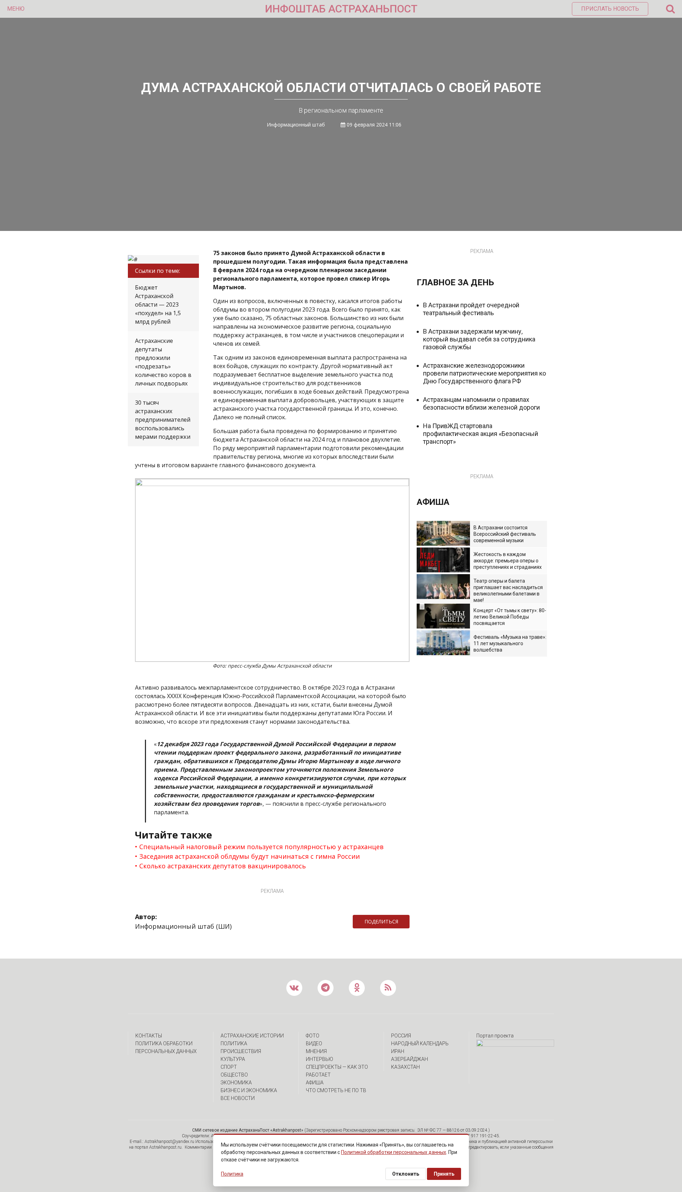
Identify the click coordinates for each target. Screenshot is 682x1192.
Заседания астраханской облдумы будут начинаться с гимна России (249, 856)
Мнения (316, 1051)
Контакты (148, 1036)
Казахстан (405, 1067)
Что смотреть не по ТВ (336, 1090)
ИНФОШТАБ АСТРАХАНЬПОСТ (341, 8)
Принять (444, 1174)
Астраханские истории (252, 1036)
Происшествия (241, 1051)
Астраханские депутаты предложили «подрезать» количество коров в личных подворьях (163, 362)
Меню (16, 8)
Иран (397, 1051)
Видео (314, 1043)
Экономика (236, 1082)
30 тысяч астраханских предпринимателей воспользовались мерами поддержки (162, 420)
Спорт (229, 1067)
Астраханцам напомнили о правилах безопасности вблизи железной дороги (481, 403)
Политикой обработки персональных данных (393, 1152)
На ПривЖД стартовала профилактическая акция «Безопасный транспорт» (480, 433)
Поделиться (381, 921)
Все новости (238, 1098)
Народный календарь (420, 1043)
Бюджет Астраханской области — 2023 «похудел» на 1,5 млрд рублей (158, 304)
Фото (312, 1036)
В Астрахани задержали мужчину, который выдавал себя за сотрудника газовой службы (479, 339)
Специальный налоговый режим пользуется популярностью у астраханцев (261, 846)
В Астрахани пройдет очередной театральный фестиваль (471, 309)
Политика (234, 1043)
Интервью (319, 1059)
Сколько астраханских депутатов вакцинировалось (222, 866)
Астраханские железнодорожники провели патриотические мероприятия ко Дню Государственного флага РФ (484, 373)
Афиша (315, 1082)
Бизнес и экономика (249, 1090)
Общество (234, 1075)
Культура (233, 1059)
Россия (401, 1036)
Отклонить (405, 1174)
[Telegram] (413, 921)
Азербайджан (409, 1059)
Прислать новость (610, 8)
